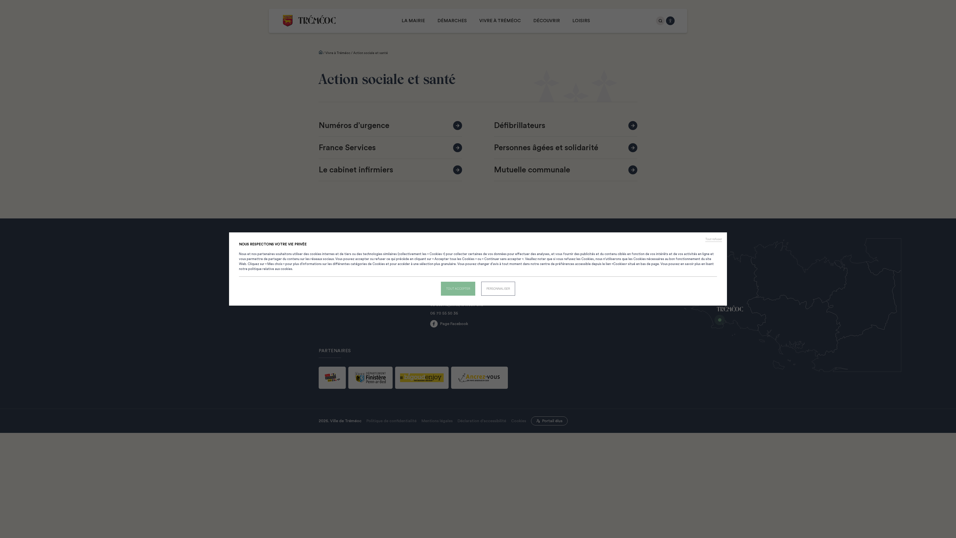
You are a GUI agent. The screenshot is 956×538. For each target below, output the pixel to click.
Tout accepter (458, 288)
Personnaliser (498, 288)
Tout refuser (713, 239)
